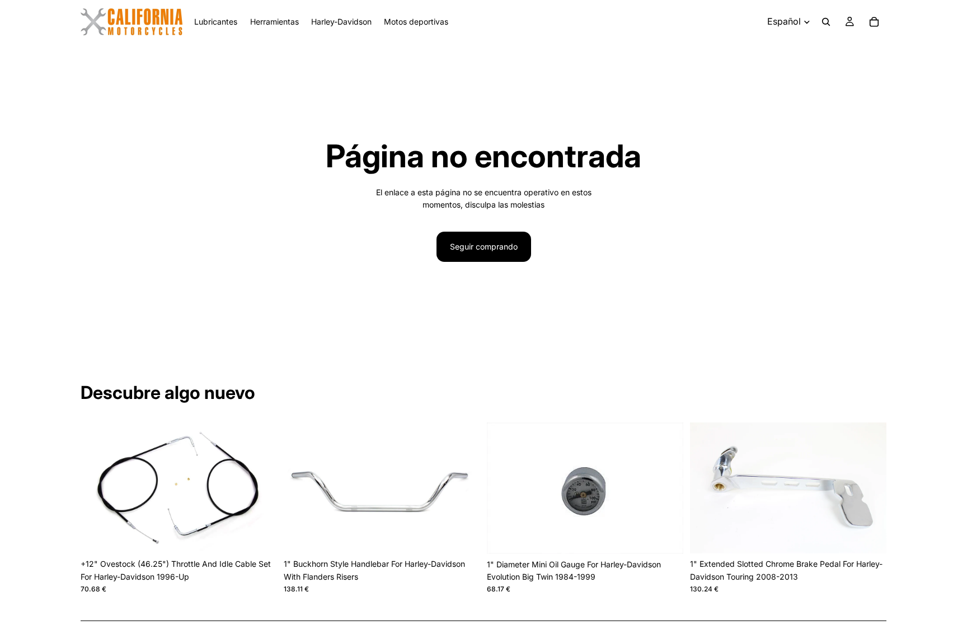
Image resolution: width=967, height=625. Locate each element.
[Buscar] (826, 22)
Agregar (269, 536)
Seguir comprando (484, 246)
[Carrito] (874, 22)
